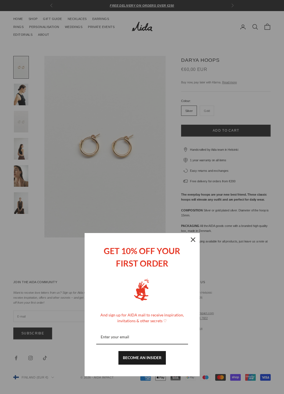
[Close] (193, 239)
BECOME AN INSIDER (142, 357)
